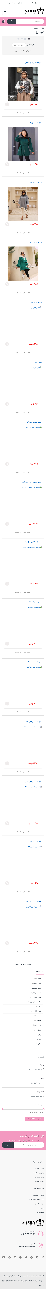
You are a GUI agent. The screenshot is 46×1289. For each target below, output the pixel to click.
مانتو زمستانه (36, 997)
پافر (40, 1035)
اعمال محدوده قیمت (35, 1119)
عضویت (7, 1145)
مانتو (39, 978)
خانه (42, 28)
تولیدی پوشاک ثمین (35, 1070)
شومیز (39, 1020)
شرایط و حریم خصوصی (36, 1199)
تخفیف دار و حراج (37, 1083)
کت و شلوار (37, 1011)
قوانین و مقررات (38, 1195)
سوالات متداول (39, 1204)
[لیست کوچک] (18, 39)
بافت (39, 1006)
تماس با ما (40, 1212)
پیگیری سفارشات (29, 3)
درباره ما (41, 1208)
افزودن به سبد (7, 104)
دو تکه (39, 1016)
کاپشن (39, 1030)
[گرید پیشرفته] (25, 39)
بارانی (39, 1044)
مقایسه (17, 113)
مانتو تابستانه (36, 988)
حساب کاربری (13, 3)
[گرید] (29, 39)
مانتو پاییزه (37, 993)
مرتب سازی (30, 45)
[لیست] (22, 39)
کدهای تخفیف (39, 1181)
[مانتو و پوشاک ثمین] (34, 10)
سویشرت (38, 1039)
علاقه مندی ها (39, 1177)
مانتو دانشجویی (35, 1002)
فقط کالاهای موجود (36, 1096)
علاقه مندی (26, 113)
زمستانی (38, 1025)
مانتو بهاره (37, 984)
